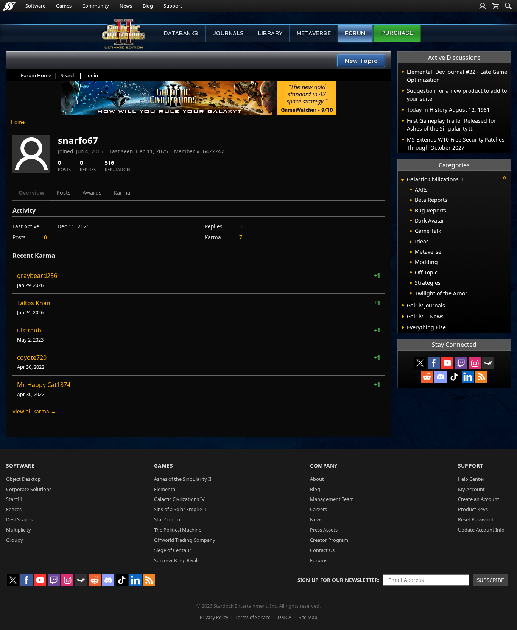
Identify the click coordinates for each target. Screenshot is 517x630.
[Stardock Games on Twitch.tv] (461, 363)
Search (68, 75)
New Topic (361, 60)
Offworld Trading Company (184, 539)
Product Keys (473, 509)
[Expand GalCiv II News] (403, 316)
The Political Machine (177, 529)
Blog (148, 5)
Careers (318, 509)
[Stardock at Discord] (440, 377)
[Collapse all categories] (504, 177)
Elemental (165, 489)
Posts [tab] (63, 192)
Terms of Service (253, 617)
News (126, 5)
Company (324, 465)
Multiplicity (18, 529)
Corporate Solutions (28, 489)
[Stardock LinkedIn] (468, 377)
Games (64, 5)
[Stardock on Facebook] (434, 363)
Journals (228, 33)
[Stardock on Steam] (488, 363)
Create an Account (478, 499)
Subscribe (490, 579)
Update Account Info (481, 529)
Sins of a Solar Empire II (180, 509)
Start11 (14, 499)
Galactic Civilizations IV (179, 499)
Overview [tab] (31, 192)
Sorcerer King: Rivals (176, 560)
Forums (318, 560)
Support (173, 5)
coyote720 (32, 357)
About (317, 479)
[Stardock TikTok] (454, 377)
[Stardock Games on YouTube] (447, 363)
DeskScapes (19, 519)
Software (35, 5)
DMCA (284, 617)
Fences (14, 509)
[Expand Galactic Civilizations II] (402, 180)
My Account (471, 489)
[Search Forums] (508, 6)
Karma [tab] (122, 192)
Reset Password (476, 519)
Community (95, 5)
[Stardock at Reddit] (427, 377)
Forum (355, 33)
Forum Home (36, 75)
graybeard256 (37, 275)
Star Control (167, 519)
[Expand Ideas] (411, 242)
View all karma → (34, 411)
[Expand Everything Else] (403, 327)
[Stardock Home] (9, 6)
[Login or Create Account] (482, 6)
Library (270, 33)
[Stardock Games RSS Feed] (481, 377)
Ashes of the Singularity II (182, 479)
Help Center (471, 479)
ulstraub (29, 330)
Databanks (181, 33)
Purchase (397, 33)
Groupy (14, 539)
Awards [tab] (92, 192)
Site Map (308, 617)
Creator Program (329, 539)
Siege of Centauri (173, 550)
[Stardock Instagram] (474, 363)
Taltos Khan (33, 303)
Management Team (332, 499)
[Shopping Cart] (495, 6)
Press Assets (324, 529)
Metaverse (314, 33)
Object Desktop (23, 479)
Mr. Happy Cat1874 (43, 384)
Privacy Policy (214, 617)
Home (18, 122)
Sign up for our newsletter (337, 579)
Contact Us (322, 550)
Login (91, 75)
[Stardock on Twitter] (420, 363)
